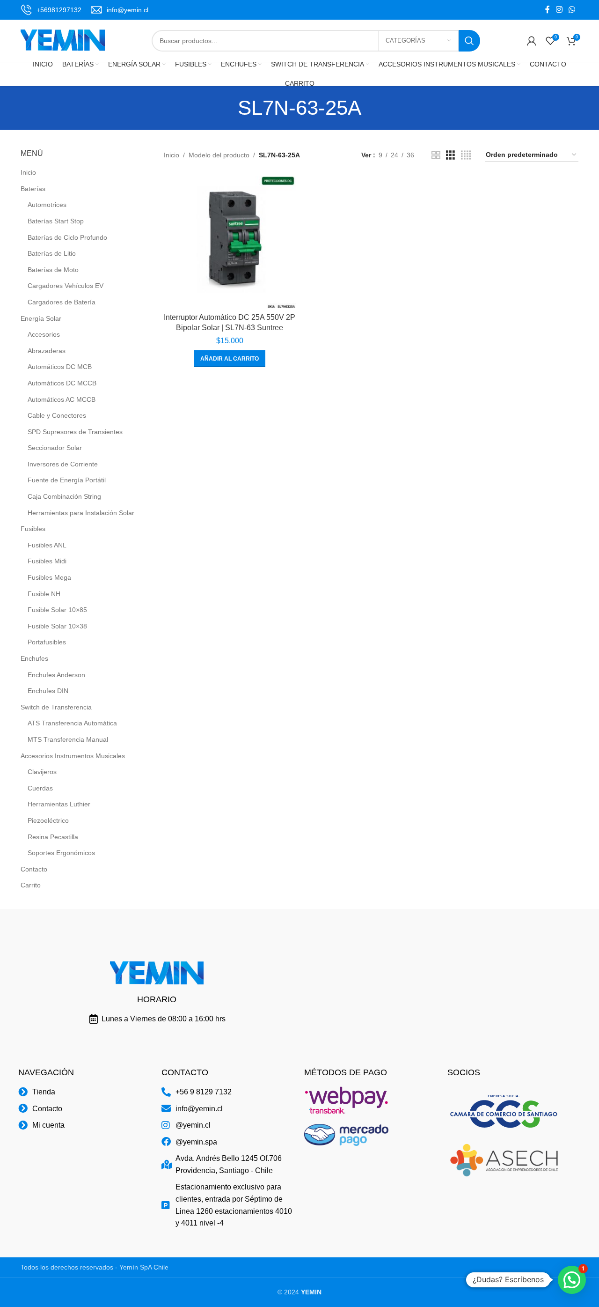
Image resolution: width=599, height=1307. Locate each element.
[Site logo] (63, 40)
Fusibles (33, 528)
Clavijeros (42, 771)
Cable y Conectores (57, 415)
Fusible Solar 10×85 (57, 609)
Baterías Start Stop (56, 221)
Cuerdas (40, 788)
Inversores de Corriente (63, 464)
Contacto (34, 869)
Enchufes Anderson (56, 675)
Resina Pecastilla (53, 837)
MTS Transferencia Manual (68, 739)
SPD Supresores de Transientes (75, 432)
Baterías (33, 188)
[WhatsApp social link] (572, 9)
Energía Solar (41, 318)
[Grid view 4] (466, 155)
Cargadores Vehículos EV (65, 285)
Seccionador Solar (55, 447)
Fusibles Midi (47, 561)
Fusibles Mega (49, 577)
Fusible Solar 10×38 (57, 626)
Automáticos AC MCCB (61, 399)
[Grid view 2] (435, 155)
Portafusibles (47, 642)
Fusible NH (44, 594)
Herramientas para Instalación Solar (81, 513)
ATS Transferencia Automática (72, 723)
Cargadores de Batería (61, 302)
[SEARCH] (469, 41)
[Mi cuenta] (531, 40)
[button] (229, 358)
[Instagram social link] (559, 9)
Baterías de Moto (53, 269)
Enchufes (34, 658)
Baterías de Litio (52, 253)
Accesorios (44, 334)
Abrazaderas (47, 350)
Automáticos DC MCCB (62, 383)
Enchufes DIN (48, 690)
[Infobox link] (51, 9)
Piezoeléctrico (48, 820)
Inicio (28, 172)
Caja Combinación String (64, 496)
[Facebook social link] (547, 9)
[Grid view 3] (450, 155)
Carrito (31, 885)
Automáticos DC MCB (60, 366)
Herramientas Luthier (59, 804)
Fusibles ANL (47, 545)
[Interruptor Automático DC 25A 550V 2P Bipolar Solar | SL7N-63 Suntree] (230, 242)
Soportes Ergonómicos (61, 853)
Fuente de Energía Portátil (67, 480)
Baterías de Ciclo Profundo (67, 237)
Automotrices (47, 204)
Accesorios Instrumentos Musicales (73, 756)
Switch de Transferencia (56, 707)
